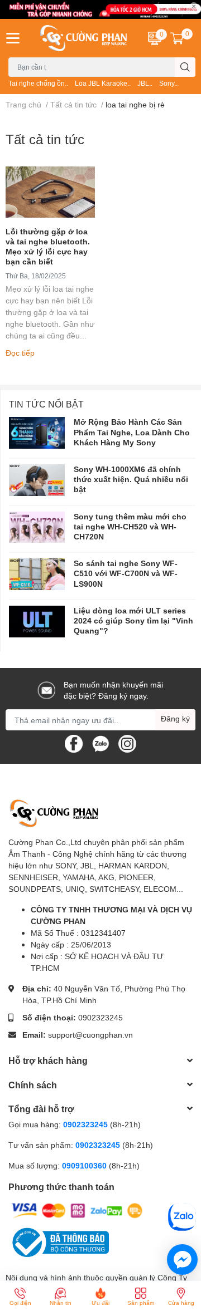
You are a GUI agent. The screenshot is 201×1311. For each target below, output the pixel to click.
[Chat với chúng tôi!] (182, 1259)
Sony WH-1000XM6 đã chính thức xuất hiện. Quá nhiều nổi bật (131, 479)
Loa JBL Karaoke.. (103, 83)
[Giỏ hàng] (177, 38)
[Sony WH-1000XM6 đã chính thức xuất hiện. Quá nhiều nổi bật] (37, 480)
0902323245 (100, 1017)
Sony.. (168, 83)
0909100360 (85, 1165)
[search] (185, 67)
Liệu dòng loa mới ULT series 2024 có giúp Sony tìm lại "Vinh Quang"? (133, 620)
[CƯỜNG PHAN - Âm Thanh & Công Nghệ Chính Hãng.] (83, 38)
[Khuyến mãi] (100, 9)
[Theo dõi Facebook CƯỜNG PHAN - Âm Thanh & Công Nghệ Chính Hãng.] (74, 743)
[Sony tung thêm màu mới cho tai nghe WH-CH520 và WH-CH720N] (37, 527)
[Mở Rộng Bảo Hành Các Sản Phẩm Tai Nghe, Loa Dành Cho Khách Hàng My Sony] (37, 432)
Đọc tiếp (20, 352)
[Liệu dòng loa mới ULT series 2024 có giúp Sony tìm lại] (37, 621)
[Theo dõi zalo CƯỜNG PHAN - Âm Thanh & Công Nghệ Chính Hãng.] (100, 743)
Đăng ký (175, 718)
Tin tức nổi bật (46, 404)
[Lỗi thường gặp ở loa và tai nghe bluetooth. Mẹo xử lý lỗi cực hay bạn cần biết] (50, 192)
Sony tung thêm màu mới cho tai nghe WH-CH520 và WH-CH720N (130, 526)
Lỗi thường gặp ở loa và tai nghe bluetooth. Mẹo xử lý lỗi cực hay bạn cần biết (48, 247)
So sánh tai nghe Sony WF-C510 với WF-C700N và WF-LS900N (126, 573)
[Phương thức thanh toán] (77, 1209)
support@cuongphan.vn (90, 1034)
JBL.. (144, 83)
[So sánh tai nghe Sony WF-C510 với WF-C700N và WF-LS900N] (37, 574)
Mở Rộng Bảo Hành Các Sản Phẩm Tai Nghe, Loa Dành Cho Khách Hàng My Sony (132, 431)
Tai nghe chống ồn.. (38, 83)
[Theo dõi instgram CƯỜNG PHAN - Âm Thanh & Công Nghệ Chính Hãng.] (127, 743)
